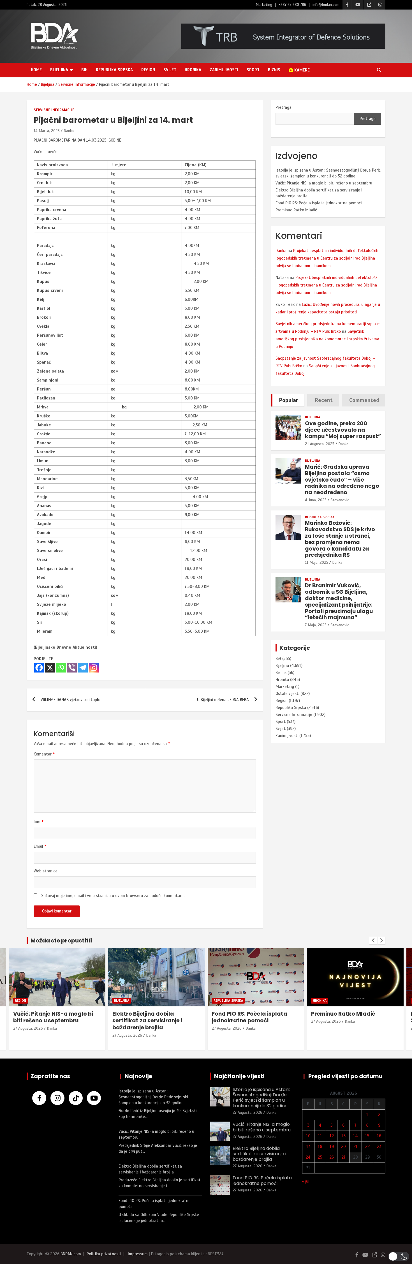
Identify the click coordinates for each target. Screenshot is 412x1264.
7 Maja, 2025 (316, 625)
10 (308, 1135)
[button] (398, 1256)
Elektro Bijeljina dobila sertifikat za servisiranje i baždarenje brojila (48, 1020)
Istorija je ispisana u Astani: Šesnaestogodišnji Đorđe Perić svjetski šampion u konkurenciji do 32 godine (153, 1097)
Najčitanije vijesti (239, 1076)
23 (379, 1146)
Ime (38, 821)
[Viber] (72, 668)
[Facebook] (39, 668)
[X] (50, 668)
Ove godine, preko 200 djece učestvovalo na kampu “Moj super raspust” (343, 430)
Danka (69, 130)
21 (355, 1146)
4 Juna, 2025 (316, 500)
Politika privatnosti (104, 1253)
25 (320, 1157)
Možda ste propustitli (61, 940)
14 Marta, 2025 (47, 130)
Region (148, 69)
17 (308, 1146)
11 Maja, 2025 (316, 562)
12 (332, 1135)
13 (343, 1135)
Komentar (44, 754)
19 (332, 1146)
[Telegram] (83, 668)
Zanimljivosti (224, 69)
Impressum (138, 1253)
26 (331, 1157)
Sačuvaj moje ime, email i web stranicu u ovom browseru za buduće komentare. (112, 895)
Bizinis (281, 672)
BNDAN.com (71, 1253)
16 (379, 1135)
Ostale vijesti (287, 693)
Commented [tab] (364, 400)
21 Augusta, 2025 (319, 444)
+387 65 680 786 (292, 5)
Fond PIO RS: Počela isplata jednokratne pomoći (319, 202)
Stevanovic (339, 500)
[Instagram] (94, 668)
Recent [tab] (324, 400)
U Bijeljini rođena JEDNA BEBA (223, 699)
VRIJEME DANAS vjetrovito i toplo (70, 699)
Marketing (264, 5)
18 (320, 1146)
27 (343, 1157)
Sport (253, 69)
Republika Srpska (114, 69)
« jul (305, 1181)
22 (367, 1146)
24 (308, 1157)
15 (367, 1135)
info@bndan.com (326, 5)
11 (320, 1135)
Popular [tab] (288, 400)
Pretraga (283, 107)
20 (343, 1146)
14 (355, 1135)
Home (36, 69)
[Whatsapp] (61, 668)
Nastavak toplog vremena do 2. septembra (352, 1017)
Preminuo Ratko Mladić (296, 209)
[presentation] (373, 940)
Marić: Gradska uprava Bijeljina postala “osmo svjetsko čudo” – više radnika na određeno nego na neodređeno (342, 479)
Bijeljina (59, 69)
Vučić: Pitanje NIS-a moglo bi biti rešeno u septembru (324, 183)
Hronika (193, 69)
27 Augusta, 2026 (28, 1035)
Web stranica (45, 871)
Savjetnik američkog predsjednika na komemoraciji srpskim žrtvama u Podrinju (327, 339)
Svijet (169, 69)
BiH (84, 69)
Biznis (274, 69)
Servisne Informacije (54, 110)
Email (40, 846)
